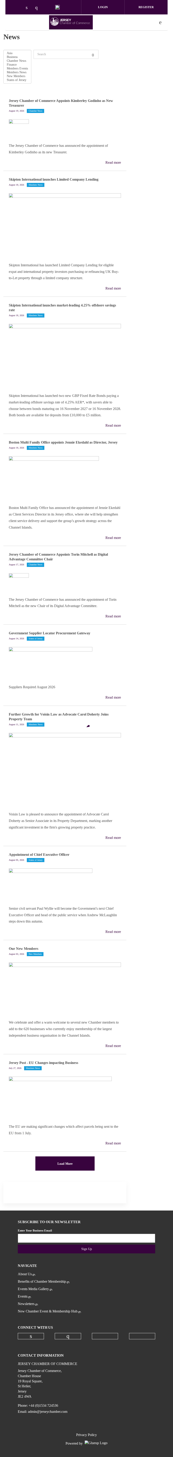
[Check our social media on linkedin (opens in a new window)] (29, 8)
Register (146, 7)
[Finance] (17, 65)
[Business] (17, 57)
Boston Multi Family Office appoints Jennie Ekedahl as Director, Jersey (63, 442)
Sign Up (86, 1249)
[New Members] (17, 76)
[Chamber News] (17, 61)
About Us (25, 1274)
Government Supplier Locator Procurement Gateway (49, 633)
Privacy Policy (86, 1435)
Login (103, 7)
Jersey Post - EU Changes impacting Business (43, 1063)
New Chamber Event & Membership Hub (47, 1311)
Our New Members (23, 949)
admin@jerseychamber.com (47, 1411)
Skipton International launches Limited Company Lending (53, 179)
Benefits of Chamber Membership (42, 1281)
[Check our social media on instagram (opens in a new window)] (38, 8)
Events (22, 1296)
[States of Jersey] (17, 80)
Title (94, 54)
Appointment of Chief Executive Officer (39, 854)
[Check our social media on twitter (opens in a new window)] (48, 8)
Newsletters (26, 1304)
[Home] (71, 22)
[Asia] (17, 53)
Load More (65, 1163)
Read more (113, 162)
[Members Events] (17, 69)
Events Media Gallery (33, 1289)
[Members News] (17, 72)
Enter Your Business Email (35, 1230)
